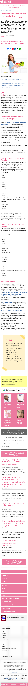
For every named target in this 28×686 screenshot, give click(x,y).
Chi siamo (4, 633)
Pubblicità (4, 635)
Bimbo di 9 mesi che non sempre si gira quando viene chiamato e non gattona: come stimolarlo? (13, 482)
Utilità (3, 595)
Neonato (4, 578)
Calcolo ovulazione (7, 601)
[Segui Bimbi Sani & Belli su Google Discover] (14, 15)
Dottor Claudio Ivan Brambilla (8, 529)
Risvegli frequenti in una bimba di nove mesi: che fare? (12, 461)
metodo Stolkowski (7, 302)
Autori (3, 644)
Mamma (4, 588)
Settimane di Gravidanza (19, 5)
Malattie (4, 585)
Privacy (3, 637)
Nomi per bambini (7, 608)
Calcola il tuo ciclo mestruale (14, 441)
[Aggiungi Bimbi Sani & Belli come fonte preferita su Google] (14, 389)
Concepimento (8, 10)
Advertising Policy (6, 650)
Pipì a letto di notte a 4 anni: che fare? (13, 504)
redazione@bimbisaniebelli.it (11, 678)
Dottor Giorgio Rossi (7, 490)
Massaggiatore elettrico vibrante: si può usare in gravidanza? (13, 523)
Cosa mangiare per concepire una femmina (13, 83)
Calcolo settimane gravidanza (10, 598)
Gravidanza (5, 575)
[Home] (10, 1)
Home (2, 10)
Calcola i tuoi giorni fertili (13, 438)
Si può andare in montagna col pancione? (10, 543)
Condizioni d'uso (5, 641)
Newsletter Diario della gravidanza (9, 648)
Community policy (5, 642)
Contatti (3, 631)
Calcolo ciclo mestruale (8, 611)
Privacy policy (5, 639)
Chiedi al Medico (6, 5)
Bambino (4, 582)
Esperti (3, 646)
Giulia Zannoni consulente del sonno (10, 467)
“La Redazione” (11, 35)
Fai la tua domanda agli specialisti (14, 562)
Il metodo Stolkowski (7, 87)
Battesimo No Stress (14, 7)
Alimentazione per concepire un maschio (12, 85)
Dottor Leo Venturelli (7, 509)
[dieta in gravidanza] (14, 63)
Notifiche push (5, 652)
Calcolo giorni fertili (7, 605)
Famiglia (4, 591)
